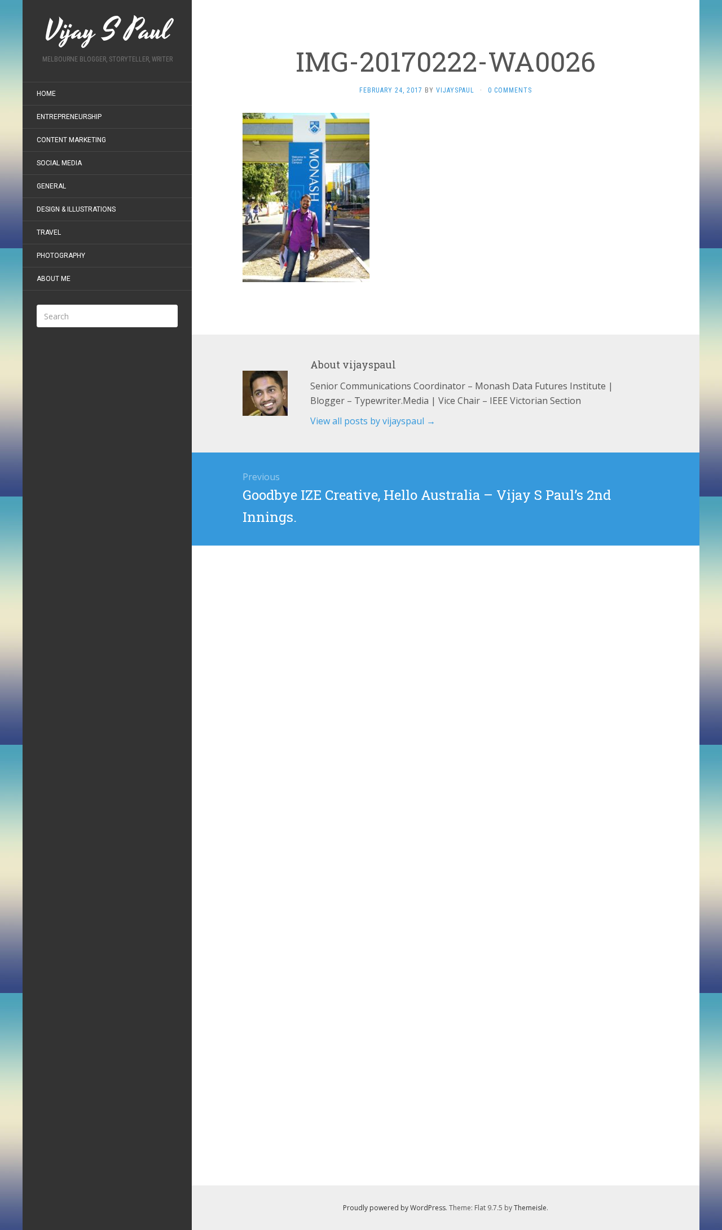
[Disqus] (445, 687)
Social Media (59, 163)
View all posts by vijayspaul (372, 421)
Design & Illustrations (76, 209)
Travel (49, 232)
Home (46, 94)
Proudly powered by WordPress (394, 1208)
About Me (54, 279)
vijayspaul (455, 90)
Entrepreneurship (69, 117)
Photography (61, 256)
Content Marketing (71, 140)
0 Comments (510, 90)
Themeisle (530, 1208)
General (51, 186)
